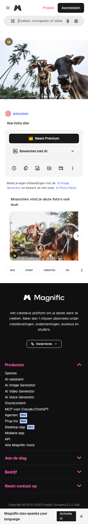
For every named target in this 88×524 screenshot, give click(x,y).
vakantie (49, 270)
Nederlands (44, 344)
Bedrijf (11, 471)
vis (67, 270)
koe (12, 270)
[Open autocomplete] (11, 21)
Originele (32, 42)
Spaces (11, 373)
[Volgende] (77, 236)
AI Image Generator (20, 385)
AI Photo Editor (66, 188)
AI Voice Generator (19, 397)
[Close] (81, 516)
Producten (14, 364)
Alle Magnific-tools (19, 445)
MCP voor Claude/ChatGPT (27, 409)
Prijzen (48, 8)
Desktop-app (19, 427)
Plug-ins (15, 421)
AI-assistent (14, 379)
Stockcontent (15, 403)
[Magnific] (44, 298)
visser (29, 270)
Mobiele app (14, 433)
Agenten (15, 415)
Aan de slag (16, 457)
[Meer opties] (72, 168)
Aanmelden (71, 8)
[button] (44, 344)
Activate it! (66, 516)
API (7, 439)
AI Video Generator (19, 391)
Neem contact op (21, 485)
